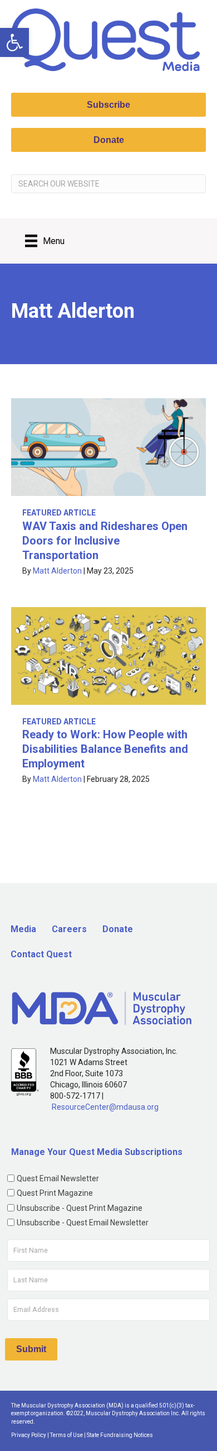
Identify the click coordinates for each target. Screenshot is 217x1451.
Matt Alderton (57, 570)
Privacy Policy (28, 1435)
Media (23, 929)
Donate (117, 929)
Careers (69, 929)
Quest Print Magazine (55, 1193)
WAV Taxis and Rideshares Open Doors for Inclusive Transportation (105, 540)
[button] (14, 42)
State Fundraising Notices (120, 1435)
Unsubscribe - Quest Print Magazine (79, 1208)
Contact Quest (41, 954)
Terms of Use (66, 1435)
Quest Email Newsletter (58, 1178)
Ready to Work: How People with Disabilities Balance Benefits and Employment (105, 749)
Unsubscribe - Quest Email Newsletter (83, 1222)
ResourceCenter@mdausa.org (105, 1106)
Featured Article (59, 512)
